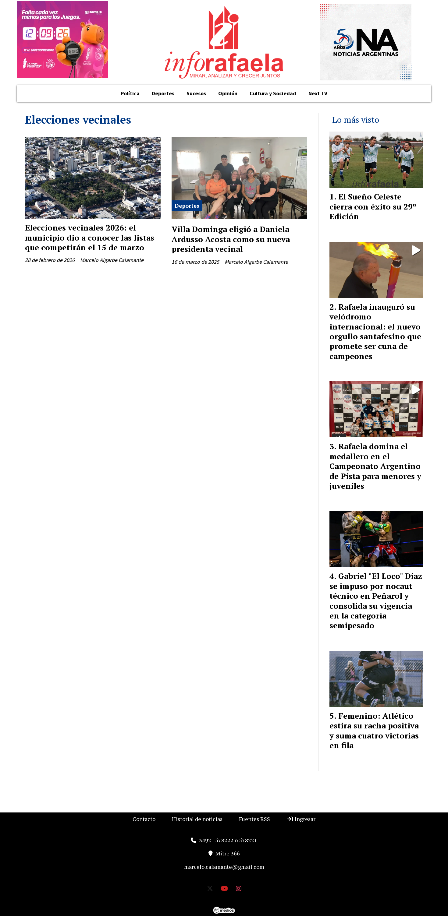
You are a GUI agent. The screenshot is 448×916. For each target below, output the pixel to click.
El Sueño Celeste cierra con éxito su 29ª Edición (372, 206)
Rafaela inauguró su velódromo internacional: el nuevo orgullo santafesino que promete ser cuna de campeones (375, 331)
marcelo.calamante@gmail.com (224, 866)
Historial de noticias (197, 819)
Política (130, 93)
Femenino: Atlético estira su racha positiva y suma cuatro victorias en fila (374, 730)
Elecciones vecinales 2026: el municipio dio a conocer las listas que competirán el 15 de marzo (89, 237)
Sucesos (196, 93)
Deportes (163, 93)
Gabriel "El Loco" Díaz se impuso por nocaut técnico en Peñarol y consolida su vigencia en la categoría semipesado (375, 600)
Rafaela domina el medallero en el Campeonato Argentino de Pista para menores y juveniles (375, 466)
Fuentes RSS (254, 819)
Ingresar (304, 819)
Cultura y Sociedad (273, 93)
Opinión (227, 93)
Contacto (144, 819)
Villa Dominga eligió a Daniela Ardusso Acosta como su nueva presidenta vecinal (231, 239)
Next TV (317, 93)
